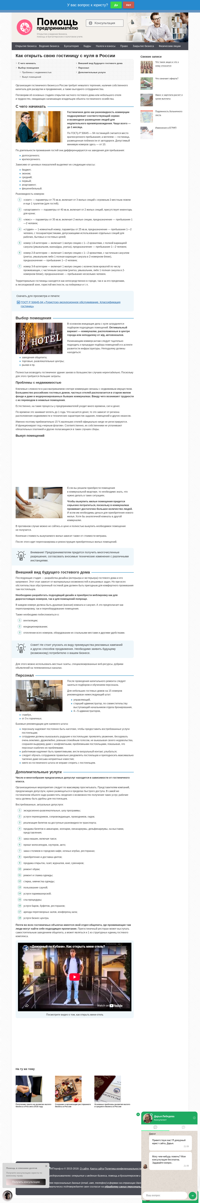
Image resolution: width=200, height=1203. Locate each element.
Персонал (83, 68)
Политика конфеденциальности (123, 1168)
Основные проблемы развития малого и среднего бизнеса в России (112, 1105)
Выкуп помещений (31, 77)
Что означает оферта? (166, 78)
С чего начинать (27, 63)
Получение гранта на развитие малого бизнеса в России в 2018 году (33, 1105)
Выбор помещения (28, 68)
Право (124, 46)
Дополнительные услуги (92, 72)
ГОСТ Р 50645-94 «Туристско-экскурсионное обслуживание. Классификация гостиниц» (70, 304)
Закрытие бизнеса (143, 46)
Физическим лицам (170, 46)
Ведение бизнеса (49, 46)
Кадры (87, 46)
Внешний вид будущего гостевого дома (100, 63)
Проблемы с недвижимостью (37, 72)
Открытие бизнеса (26, 46)
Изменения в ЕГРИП (165, 127)
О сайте (84, 1168)
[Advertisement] (75, 462)
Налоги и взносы (105, 46)
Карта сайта (97, 1168)
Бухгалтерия (71, 46)
